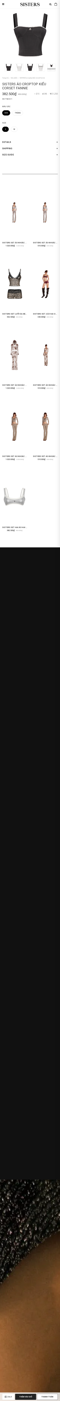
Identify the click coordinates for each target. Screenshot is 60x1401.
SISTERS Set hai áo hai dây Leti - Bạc (20, 527)
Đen (6, 113)
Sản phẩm (14, 78)
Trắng (18, 113)
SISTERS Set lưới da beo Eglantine (19, 314)
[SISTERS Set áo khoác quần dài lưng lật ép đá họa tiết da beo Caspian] (14, 426)
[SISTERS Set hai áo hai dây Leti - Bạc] (14, 497)
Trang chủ (5, 78)
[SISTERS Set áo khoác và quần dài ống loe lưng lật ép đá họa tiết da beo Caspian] (45, 426)
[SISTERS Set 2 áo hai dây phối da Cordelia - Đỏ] (45, 283)
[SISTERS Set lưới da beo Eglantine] (14, 283)
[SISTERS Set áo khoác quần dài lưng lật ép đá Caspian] (14, 212)
